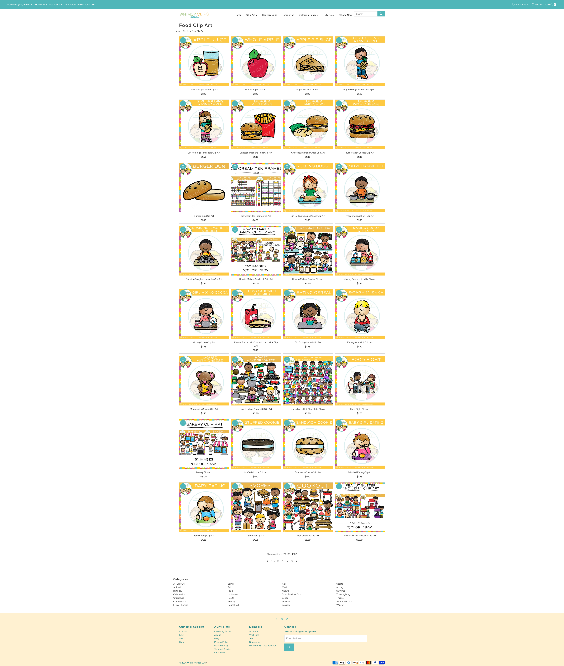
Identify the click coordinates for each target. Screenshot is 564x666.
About (217, 635)
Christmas (178, 597)
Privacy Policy (221, 642)
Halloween (233, 594)
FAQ (181, 635)
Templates (288, 15)
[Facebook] (276, 619)
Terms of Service (222, 649)
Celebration (179, 594)
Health (231, 597)
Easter (231, 583)
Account (253, 631)
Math (284, 587)
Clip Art (251, 15)
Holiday (231, 601)
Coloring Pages (308, 15)
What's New (345, 15)
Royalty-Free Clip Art (26, 4)
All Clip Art (178, 583)
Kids (284, 583)
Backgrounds (269, 15)
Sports (339, 583)
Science (286, 601)
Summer (340, 590)
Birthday (177, 590)
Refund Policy (221, 645)
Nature (285, 590)
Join (251, 638)
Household (233, 605)
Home (238, 15)
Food (230, 590)
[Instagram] (282, 619)
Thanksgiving (343, 594)
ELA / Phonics (180, 605)
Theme (340, 597)
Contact (183, 631)
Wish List (254, 635)
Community (179, 601)
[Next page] (297, 561)
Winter (340, 605)
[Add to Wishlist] (183, 40)
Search (182, 638)
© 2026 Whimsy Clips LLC (192, 662)
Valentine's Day (344, 601)
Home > (178, 31)
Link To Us (219, 652)
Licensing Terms (222, 631)
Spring (339, 587)
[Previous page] (267, 561)
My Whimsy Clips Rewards (262, 645)
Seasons (286, 605)
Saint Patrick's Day (291, 594)
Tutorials (328, 15)
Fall (229, 587)
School (285, 597)
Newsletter (254, 642)
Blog (181, 642)
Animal (177, 587)
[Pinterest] (287, 619)
